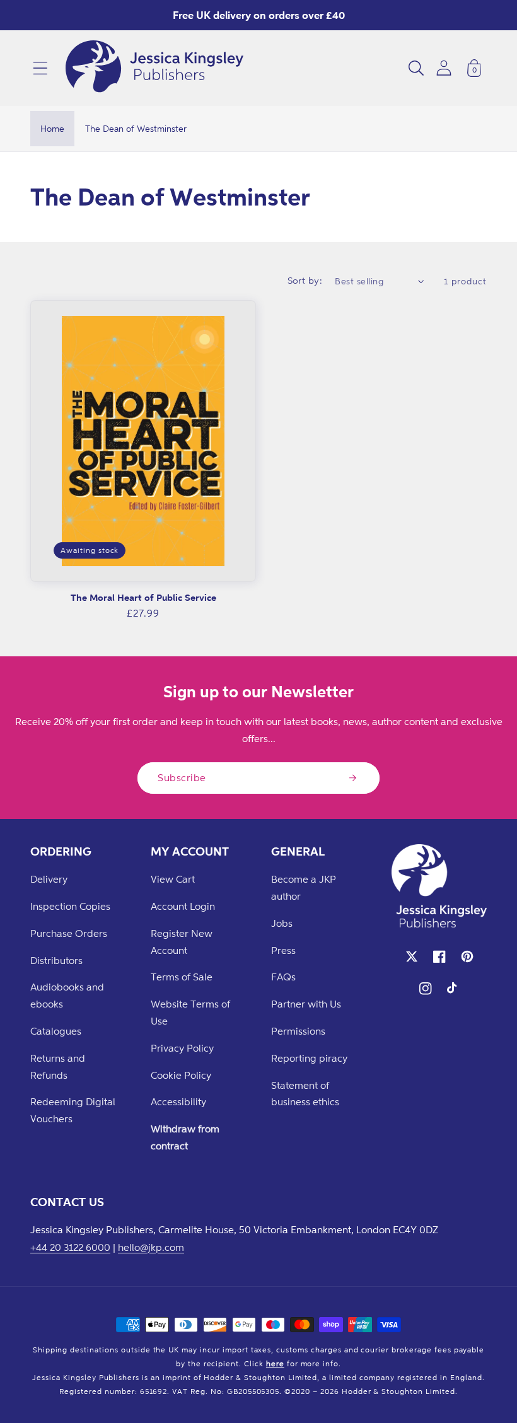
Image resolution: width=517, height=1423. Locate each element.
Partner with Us (306, 1003)
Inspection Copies (70, 906)
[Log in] (443, 68)
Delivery (48, 879)
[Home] (154, 68)
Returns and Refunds (57, 1066)
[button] (40, 68)
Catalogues (55, 1031)
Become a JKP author (303, 887)
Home (52, 128)
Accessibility (178, 1101)
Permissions (298, 1031)
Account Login (183, 906)
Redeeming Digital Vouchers (72, 1110)
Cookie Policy (181, 1075)
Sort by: (305, 280)
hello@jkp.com (151, 1247)
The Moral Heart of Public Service (143, 597)
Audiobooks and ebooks (67, 995)
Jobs (282, 923)
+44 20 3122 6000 (70, 1247)
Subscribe (182, 777)
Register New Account (181, 941)
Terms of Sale (181, 976)
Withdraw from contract (185, 1137)
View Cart (173, 879)
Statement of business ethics (305, 1093)
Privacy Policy (182, 1048)
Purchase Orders (68, 933)
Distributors (56, 960)
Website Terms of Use (190, 1012)
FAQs (283, 976)
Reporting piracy (309, 1058)
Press (283, 950)
